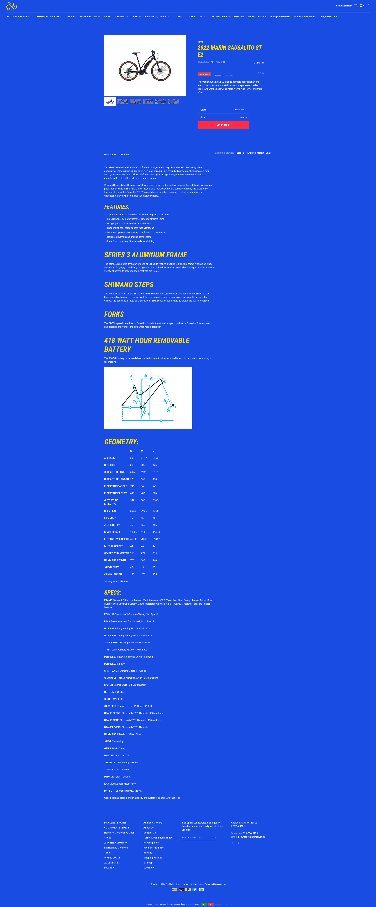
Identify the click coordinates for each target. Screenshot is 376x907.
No (211, 904)
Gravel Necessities (304, 16)
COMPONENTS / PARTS (48, 16)
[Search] (368, 6)
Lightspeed (198, 884)
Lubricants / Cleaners (157, 16)
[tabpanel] (145, 65)
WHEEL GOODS (196, 16)
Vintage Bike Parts (280, 16)
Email (268, 153)
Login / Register (344, 6)
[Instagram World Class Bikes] (238, 843)
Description (110, 154)
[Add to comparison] (263, 73)
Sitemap (148, 862)
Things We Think (328, 16)
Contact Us (149, 832)
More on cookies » (222, 904)
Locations (149, 867)
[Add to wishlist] (259, 73)
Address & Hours (152, 822)
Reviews (125, 154)
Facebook (240, 153)
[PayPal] (175, 890)
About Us (148, 827)
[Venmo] (195, 890)
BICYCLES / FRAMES (18, 16)
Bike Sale (239, 16)
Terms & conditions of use (158, 837)
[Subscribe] (212, 837)
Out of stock (223, 124)
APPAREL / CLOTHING (126, 16)
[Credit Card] (201, 890)
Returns (147, 852)
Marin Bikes (259, 63)
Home (200, 42)
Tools (179, 16)
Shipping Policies (152, 857)
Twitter (250, 153)
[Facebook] (232, 843)
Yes (203, 904)
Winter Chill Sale (257, 16)
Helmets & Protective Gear (82, 16)
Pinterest (259, 153)
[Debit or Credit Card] (182, 890)
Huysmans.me (219, 884)
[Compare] (355, 6)
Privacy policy (151, 842)
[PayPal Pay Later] (188, 890)
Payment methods (153, 847)
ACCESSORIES (219, 16)
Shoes (107, 16)
